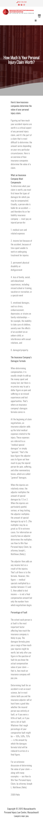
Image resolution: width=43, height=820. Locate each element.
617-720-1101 (22, 2)
